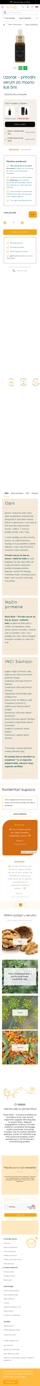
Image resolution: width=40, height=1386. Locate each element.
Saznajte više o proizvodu (15, 94)
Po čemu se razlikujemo (12, 1315)
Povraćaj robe (9, 1272)
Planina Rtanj (8, 1311)
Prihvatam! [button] (10, 1382)
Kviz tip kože (10, 18)
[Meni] (2, 7)
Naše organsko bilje (11, 1295)
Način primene (17, 493)
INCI (27, 493)
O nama (6, 1303)
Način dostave (9, 1263)
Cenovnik (7, 1243)
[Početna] (4, 24)
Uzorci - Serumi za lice (15, 24)
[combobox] (20, 12)
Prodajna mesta (9, 1276)
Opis (7, 493)
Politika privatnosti (10, 1255)
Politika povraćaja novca (12, 1259)
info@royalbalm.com (11, 1340)
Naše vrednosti (9, 1299)
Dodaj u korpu (20, 124)
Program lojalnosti (11, 1267)
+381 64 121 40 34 (22, 271)
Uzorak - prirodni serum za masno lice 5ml (31, 24)
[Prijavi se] (27, 7)
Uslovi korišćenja (10, 1251)
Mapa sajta (8, 1280)
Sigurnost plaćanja (10, 1247)
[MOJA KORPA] (32, 7)
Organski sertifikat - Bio (12, 1307)
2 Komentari (26, 150)
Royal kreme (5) (25, 18)
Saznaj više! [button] (20, 1377)
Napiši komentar (20, 814)
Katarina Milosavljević (11, 1290)
